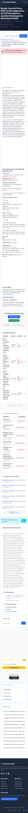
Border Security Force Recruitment (11, 41)
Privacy (19, 810)
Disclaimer (25, 810)
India (12, 39)
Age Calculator (7, 696)
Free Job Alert (18, 781)
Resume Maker (7, 699)
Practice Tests (18, 786)
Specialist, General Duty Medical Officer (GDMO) (8, 434)
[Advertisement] (14, 71)
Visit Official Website (11, 611)
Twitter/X (14, 325)
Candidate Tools (19, 784)
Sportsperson (6, 419)
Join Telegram (14, 316)
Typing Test (7, 693)
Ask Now (24, 520)
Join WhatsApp (15, 320)
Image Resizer (7, 689)
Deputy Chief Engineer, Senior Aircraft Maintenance (8, 456)
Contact (14, 810)
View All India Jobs (13, 512)
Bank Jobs (3, 784)
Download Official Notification (16, 306)
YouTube (21, 325)
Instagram (7, 325)
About (9, 810)
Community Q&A (19, 788)
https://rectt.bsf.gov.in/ (7, 294)
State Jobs (3, 781)
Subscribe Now (14, 667)
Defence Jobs (4, 786)
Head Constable (7, 441)
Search (23, 36)
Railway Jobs (4, 788)
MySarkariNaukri (5, 39)
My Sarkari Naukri (9, 2)
